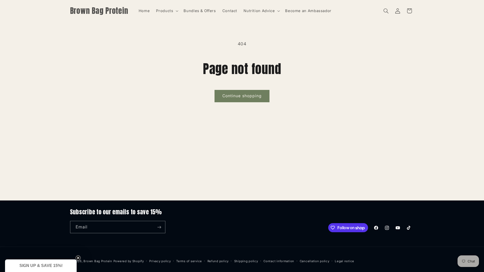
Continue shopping (242, 95)
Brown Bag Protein (97, 261)
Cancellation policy (314, 261)
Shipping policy (246, 261)
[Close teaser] (78, 257)
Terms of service (189, 261)
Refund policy (218, 261)
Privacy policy (160, 261)
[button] (166, 10)
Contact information (278, 261)
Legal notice (344, 261)
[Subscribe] (159, 227)
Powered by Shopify (128, 261)
